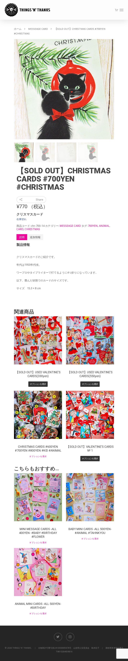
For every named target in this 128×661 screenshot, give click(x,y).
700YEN (93, 226)
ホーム (18, 28)
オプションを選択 (38, 384)
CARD (19, 229)
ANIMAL (104, 226)
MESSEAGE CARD (38, 28)
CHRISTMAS (32, 229)
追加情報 (35, 237)
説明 (21, 237)
